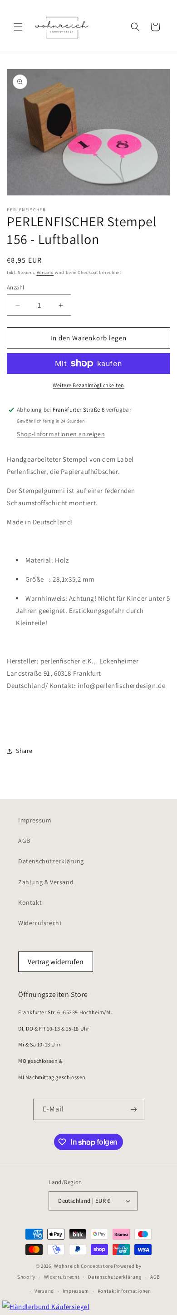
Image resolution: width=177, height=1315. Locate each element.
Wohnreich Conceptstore (83, 1266)
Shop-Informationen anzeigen (61, 434)
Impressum (34, 820)
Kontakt (30, 902)
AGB (24, 841)
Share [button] (24, 751)
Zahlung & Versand (46, 882)
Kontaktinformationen (124, 1291)
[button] (18, 27)
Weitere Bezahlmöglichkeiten (88, 385)
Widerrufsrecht (40, 923)
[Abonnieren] (134, 1109)
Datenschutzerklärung (51, 861)
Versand (45, 272)
